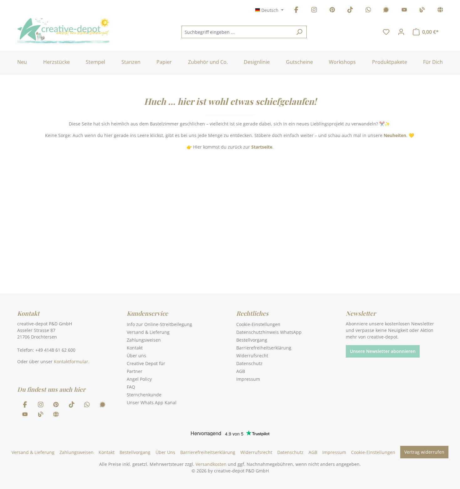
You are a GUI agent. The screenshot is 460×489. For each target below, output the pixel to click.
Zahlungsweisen (144, 340)
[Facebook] (296, 11)
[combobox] (236, 32)
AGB (240, 371)
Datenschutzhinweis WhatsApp (269, 332)
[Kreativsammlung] (440, 11)
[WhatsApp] (368, 11)
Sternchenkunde (144, 395)
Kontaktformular (71, 361)
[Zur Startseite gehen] (63, 30)
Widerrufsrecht (252, 356)
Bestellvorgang (251, 340)
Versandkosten (211, 464)
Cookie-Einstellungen (258, 324)
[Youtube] (404, 11)
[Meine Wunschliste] (386, 32)
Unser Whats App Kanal (151, 402)
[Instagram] (314, 11)
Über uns (136, 356)
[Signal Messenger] (386, 11)
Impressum (248, 379)
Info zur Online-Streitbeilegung (159, 324)
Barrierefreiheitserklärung (263, 348)
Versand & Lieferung (148, 332)
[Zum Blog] (422, 11)
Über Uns (165, 452)
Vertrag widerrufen (424, 452)
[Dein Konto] (401, 32)
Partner (134, 371)
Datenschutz (249, 363)
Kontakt (135, 348)
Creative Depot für (146, 363)
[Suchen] (299, 32)
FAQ (131, 387)
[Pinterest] (332, 11)
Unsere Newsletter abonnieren (383, 351)
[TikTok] (350, 11)
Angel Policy (139, 379)
